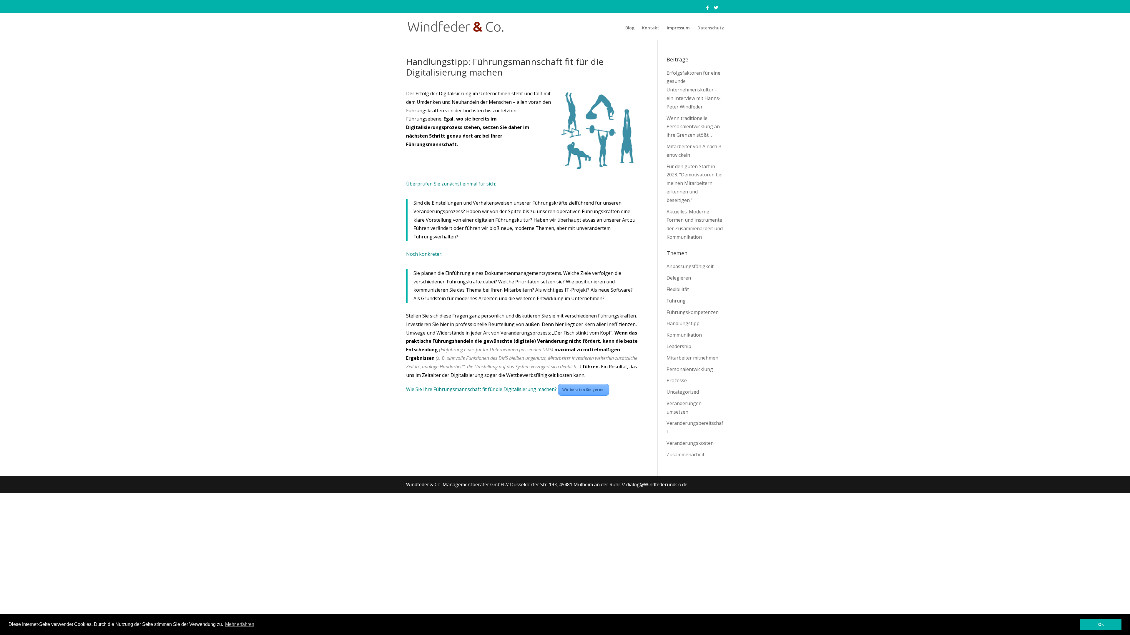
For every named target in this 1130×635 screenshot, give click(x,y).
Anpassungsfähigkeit (690, 266)
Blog (629, 28)
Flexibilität (678, 289)
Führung (676, 301)
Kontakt (650, 28)
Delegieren (679, 278)
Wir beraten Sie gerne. (583, 389)
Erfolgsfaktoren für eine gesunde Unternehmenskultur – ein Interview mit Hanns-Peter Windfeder (694, 90)
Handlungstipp (683, 323)
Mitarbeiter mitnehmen (692, 358)
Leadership (679, 346)
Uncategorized (683, 392)
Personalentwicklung (690, 369)
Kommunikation (684, 335)
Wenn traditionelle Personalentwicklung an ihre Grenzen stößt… (693, 126)
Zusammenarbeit (685, 454)
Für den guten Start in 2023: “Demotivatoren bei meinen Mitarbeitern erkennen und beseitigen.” (694, 183)
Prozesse (677, 380)
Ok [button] (1101, 624)
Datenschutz (710, 28)
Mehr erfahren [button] (239, 624)
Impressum (678, 28)
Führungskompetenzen (693, 312)
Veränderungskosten (690, 443)
